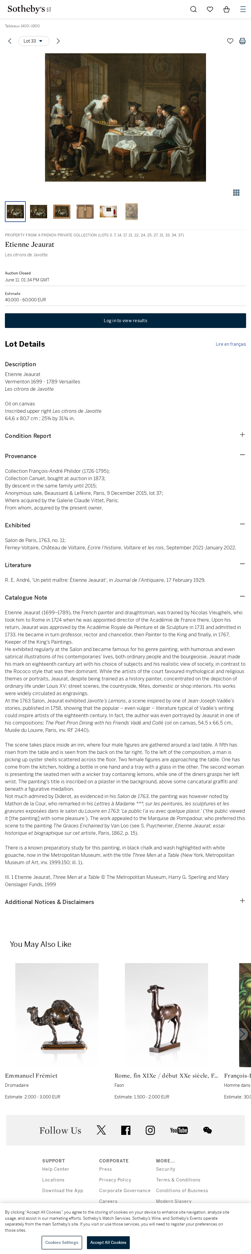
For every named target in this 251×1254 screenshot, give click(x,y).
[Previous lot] (10, 41)
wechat (207, 1130)
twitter (101, 1130)
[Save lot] (230, 41)
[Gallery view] (236, 192)
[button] (125, 117)
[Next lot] (58, 41)
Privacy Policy (115, 1180)
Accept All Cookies (108, 1242)
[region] (125, 1228)
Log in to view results (125, 320)
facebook (125, 1130)
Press (105, 1169)
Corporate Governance (125, 1190)
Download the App (62, 1190)
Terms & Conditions (178, 1180)
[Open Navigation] (243, 9)
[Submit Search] (193, 9)
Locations (53, 1180)
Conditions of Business (182, 1190)
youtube (179, 1130)
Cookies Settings (61, 1242)
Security (165, 1169)
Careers (108, 1201)
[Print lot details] (242, 41)
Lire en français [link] (231, 344)
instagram (150, 1130)
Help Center (55, 1169)
